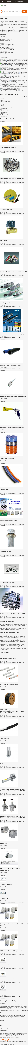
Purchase (9, 1023)
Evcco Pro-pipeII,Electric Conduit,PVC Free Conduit (13, 272)
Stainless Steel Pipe (12, 637)
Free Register (11, 1028)
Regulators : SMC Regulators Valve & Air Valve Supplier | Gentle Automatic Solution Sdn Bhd (12, 817)
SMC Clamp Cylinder (5, 303)
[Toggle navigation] (25, 6)
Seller (6, 53)
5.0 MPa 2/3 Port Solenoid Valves (9, 979)
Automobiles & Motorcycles (6, 39)
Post (7, 55)
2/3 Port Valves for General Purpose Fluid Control (13, 965)
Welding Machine (21, 636)
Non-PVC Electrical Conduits (7, 582)
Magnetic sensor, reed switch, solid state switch (13, 396)
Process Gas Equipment (6, 884)
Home (1, 1023)
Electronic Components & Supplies (7, 49)
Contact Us (17, 1028)
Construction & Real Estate (6, 46)
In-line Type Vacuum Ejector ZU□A (9, 684)
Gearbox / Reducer (4, 637)
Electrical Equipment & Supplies (7, 48)
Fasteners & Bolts (14, 641)
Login (3, 1)
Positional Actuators (5, 764)
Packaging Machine (21, 637)
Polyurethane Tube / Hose (7, 458)
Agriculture (2, 36)
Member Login (5, 1028)
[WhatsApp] (8, 1040)
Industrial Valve (18, 640)
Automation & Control (13, 1015)
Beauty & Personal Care (5, 40)
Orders (4, 55)
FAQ (1, 1028)
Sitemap (21, 1028)
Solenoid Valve (4, 241)
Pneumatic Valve (18, 635)
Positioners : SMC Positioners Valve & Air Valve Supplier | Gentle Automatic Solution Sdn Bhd (12, 790)
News (1, 53)
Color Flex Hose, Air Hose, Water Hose (10, 365)
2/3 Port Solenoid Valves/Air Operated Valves (12, 951)
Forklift (14, 639)
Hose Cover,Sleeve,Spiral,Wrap (8, 147)
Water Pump (11, 640)
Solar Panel (6, 640)
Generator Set (3, 639)
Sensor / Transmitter (17, 648)
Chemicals (2, 43)
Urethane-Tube (4, 489)
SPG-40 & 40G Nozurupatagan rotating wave (12, 427)
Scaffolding (7, 641)
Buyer (4, 53)
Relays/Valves (3, 843)
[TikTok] (6, 1040)
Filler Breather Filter (5, 551)
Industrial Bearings (13, 636)
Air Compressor (9, 639)
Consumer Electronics (4, 47)
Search (24, 11)
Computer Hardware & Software (7, 44)
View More (2, 121)
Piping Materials (4, 738)
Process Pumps (4, 898)
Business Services (4, 42)
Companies (13, 1023)
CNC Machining (3, 635)
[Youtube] (3, 1040)
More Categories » (4, 51)
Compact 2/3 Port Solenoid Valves (9, 993)
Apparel (1, 38)
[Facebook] (1, 1040)
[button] (14, 102)
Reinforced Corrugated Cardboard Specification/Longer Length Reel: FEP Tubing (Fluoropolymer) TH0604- (12, 711)
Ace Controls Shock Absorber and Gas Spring (12, 334)
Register (9, 1)
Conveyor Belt (6, 636)
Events (17, 1023)
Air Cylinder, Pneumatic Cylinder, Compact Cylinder (13, 613)
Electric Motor (19, 643)
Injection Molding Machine (14, 647)
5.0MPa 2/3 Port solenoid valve (8, 520)
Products (5, 1023)
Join (12, 52)
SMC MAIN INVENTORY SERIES (8, 658)
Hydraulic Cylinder (11, 635)
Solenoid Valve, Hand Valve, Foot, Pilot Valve (12, 178)
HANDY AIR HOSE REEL (6, 209)
